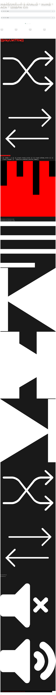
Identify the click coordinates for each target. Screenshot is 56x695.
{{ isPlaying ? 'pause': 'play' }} (5, 155)
